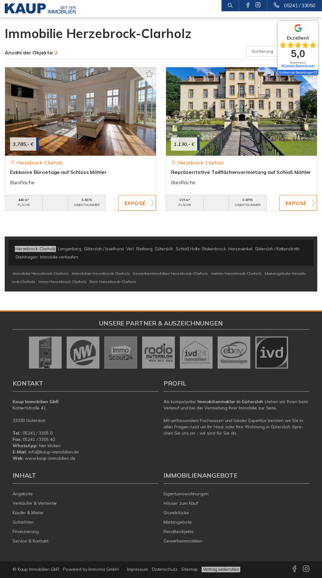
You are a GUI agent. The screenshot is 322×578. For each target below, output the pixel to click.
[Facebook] (248, 5)
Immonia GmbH (103, 569)
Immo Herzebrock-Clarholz (62, 281)
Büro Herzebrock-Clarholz (113, 281)
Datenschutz (165, 569)
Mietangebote (178, 522)
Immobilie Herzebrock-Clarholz (41, 273)
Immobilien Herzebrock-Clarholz (101, 273)
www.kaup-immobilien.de (50, 458)
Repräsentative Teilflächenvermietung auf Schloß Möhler (241, 172)
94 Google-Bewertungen (298, 65)
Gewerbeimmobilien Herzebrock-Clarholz (170, 273)
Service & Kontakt (30, 541)
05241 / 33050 (299, 5)
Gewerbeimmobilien (183, 541)
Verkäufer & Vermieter (35, 503)
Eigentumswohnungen (186, 494)
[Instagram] (258, 5)
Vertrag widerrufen (221, 569)
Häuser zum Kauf (181, 503)
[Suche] (230, 5)
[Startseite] (40, 8)
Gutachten (23, 522)
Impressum (137, 569)
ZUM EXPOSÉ (137, 203)
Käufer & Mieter (28, 512)
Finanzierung (26, 531)
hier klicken (50, 445)
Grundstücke (176, 512)
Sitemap (189, 569)
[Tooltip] (315, 72)
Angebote (23, 494)
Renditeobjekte (179, 531)
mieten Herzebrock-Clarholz (236, 273)
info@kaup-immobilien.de (53, 452)
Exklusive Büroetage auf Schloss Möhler (58, 172)
